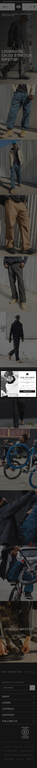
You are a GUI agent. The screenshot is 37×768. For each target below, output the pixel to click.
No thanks (27, 394)
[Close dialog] (35, 372)
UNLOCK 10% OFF (27, 391)
